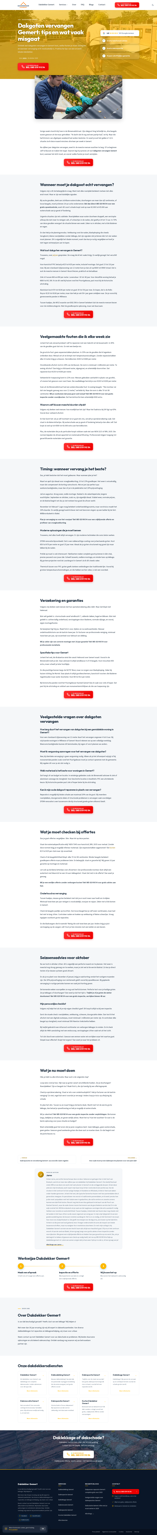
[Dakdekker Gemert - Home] (23, 5)
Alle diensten (62, 1520)
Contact (101, 4)
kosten (112, 847)
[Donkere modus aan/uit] (153, 5)
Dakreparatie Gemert (65, 1510)
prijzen (55, 255)
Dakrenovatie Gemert (65, 1505)
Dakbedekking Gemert (66, 1489)
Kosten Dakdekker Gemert (67, 1515)
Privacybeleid (96, 1532)
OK (43, 1529)
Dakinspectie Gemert (65, 1495)
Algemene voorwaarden (109, 1532)
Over (74, 4)
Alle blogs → (89, 1514)
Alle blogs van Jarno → (55, 1244)
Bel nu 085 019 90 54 (124, 1492)
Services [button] (62, 4)
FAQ (82, 4)
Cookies (121, 1532)
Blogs (91, 4)
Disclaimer (129, 1532)
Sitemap (136, 1532)
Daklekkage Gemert (65, 1500)
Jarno (25, 58)
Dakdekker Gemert (46, 4)
